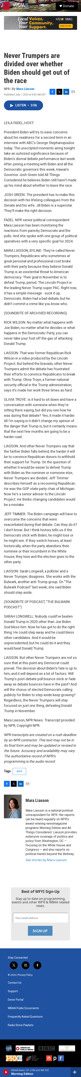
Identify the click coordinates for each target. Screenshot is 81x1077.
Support (13, 991)
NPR (19, 771)
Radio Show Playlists (20, 1025)
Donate (68, 6)
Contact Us (14, 982)
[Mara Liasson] (13, 806)
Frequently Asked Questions (25, 1016)
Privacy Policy (25, 975)
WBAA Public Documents (23, 1008)
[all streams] (76, 1072)
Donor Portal (15, 999)
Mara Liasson (25, 89)
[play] (6, 1072)
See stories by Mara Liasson (46, 860)
